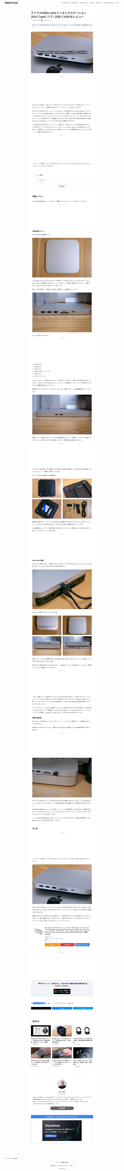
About (60, 1165)
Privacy (65, 1165)
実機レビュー (43, 180)
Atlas (49, 1003)
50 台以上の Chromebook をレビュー (72, 1097)
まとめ (41, 183)
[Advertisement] (62, 90)
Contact (71, 1165)
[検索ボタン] (117, 2)
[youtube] (63, 1162)
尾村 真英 (49, 1097)
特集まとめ (54, 1165)
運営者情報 (62, 1108)
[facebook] (57, 1162)
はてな (83, 1008)
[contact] (67, 1162)
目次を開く (62, 186)
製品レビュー (71, 1003)
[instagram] (61, 1162)
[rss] (65, 1162)
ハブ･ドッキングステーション (59, 1003)
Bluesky (62, 1008)
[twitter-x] (59, 1162)
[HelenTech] (11, 2)
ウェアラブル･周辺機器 (38, 1003)
